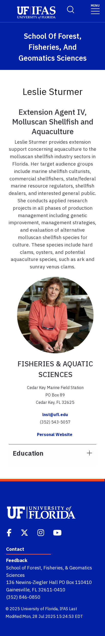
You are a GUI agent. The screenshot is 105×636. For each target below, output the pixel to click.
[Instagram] (41, 532)
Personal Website (55, 434)
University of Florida (39, 608)
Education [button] (28, 453)
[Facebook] (9, 532)
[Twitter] (25, 532)
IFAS (64, 608)
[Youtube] (58, 532)
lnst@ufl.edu (55, 414)
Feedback (16, 560)
